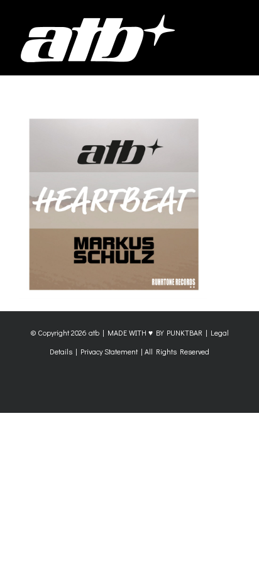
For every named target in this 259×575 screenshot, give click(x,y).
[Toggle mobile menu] (235, 19)
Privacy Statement (109, 351)
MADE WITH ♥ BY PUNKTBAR (154, 332)
